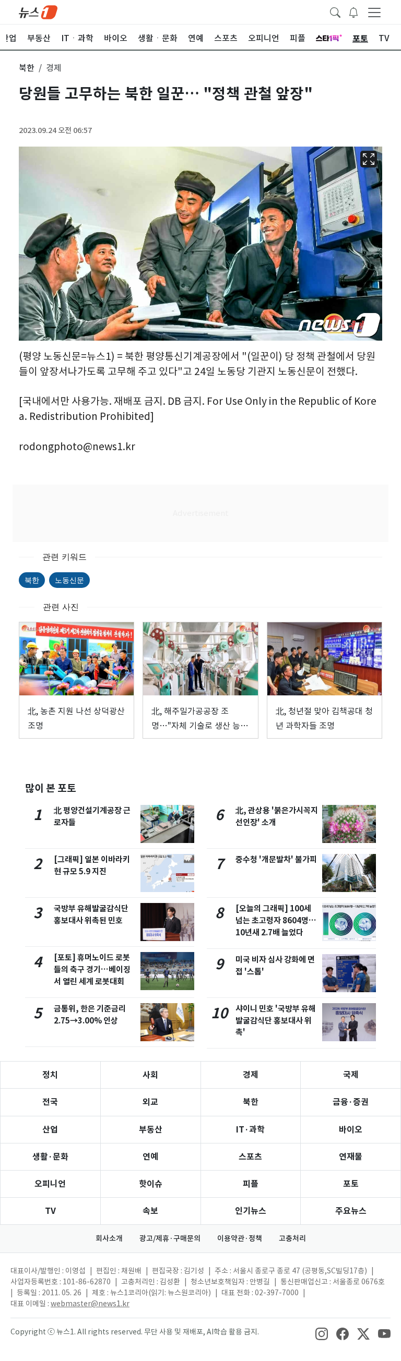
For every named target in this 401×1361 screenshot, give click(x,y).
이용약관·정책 (239, 1238)
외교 (150, 1102)
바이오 (350, 1129)
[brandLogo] (38, 11)
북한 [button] (26, 68)
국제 (351, 1074)
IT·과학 (250, 1129)
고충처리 (292, 1238)
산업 (50, 1129)
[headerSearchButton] (335, 11)
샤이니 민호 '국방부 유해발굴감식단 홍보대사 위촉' (275, 1021)
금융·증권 (351, 1102)
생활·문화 (50, 1156)
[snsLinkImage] (321, 1333)
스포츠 (250, 1156)
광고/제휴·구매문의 (169, 1238)
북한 (32, 579)
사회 (150, 1074)
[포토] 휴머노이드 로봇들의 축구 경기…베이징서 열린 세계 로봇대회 (92, 969)
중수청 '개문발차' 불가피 (276, 859)
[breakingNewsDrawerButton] (353, 11)
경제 (250, 1074)
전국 (50, 1102)
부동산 (150, 1129)
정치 (50, 1074)
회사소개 (109, 1238)
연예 (150, 1156)
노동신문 (69, 579)
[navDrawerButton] (374, 12)
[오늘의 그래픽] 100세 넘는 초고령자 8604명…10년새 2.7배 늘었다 (275, 920)
